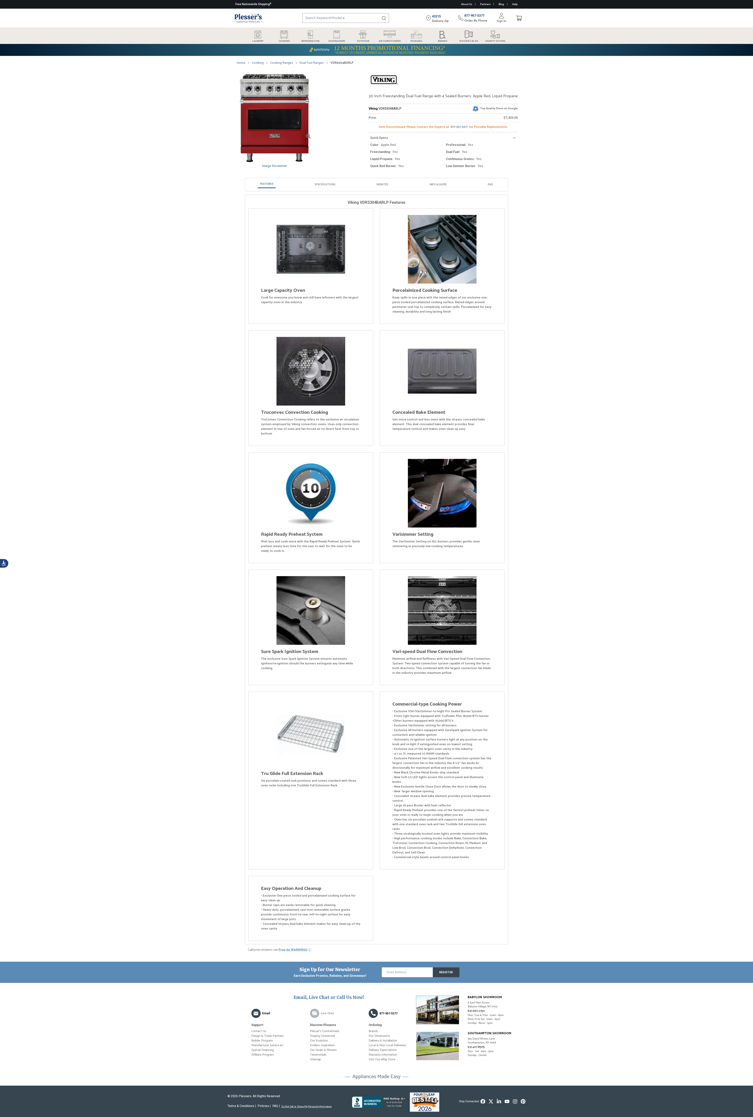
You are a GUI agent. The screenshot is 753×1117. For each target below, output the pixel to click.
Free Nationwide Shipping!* (253, 4)
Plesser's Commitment (324, 1031)
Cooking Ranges (281, 63)
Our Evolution (319, 1040)
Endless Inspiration (322, 1045)
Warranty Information (383, 1054)
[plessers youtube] (507, 1101)
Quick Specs (379, 138)
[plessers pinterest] (523, 1101)
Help (515, 4)
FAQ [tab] (490, 184)
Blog (501, 4)
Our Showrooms (379, 1036)
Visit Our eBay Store (382, 1059)
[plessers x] (490, 1101)
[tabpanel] (376, 570)
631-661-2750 (476, 1011)
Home (241, 63)
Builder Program (262, 1040)
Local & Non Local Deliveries (387, 1045)
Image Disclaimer (274, 166)
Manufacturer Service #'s (267, 1045)
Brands (373, 1031)
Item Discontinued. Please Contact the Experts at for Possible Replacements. (443, 127)
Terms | (241, 1106)
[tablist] (376, 184)
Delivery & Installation (383, 1040)
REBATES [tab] (382, 184)
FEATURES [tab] (266, 184)
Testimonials (318, 1054)
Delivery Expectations (383, 1050)
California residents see (277, 950)
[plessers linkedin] (499, 1101)
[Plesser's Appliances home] (248, 18)
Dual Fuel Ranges (312, 63)
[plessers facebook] (482, 1101)
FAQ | (276, 1106)
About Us (466, 4)
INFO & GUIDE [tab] (438, 184)
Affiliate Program (262, 1054)
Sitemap (315, 1059)
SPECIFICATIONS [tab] (325, 184)
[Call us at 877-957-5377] (373, 1013)
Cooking (258, 63)
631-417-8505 (476, 1047)
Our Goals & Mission (323, 1050)
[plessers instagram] (515, 1101)
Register (446, 972)
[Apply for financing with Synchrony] (376, 50)
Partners (485, 4)
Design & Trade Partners (267, 1036)
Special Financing (262, 1050)
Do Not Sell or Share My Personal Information (306, 1107)
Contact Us (258, 1031)
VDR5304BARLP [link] (342, 63)
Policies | (264, 1106)
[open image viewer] (308, 136)
